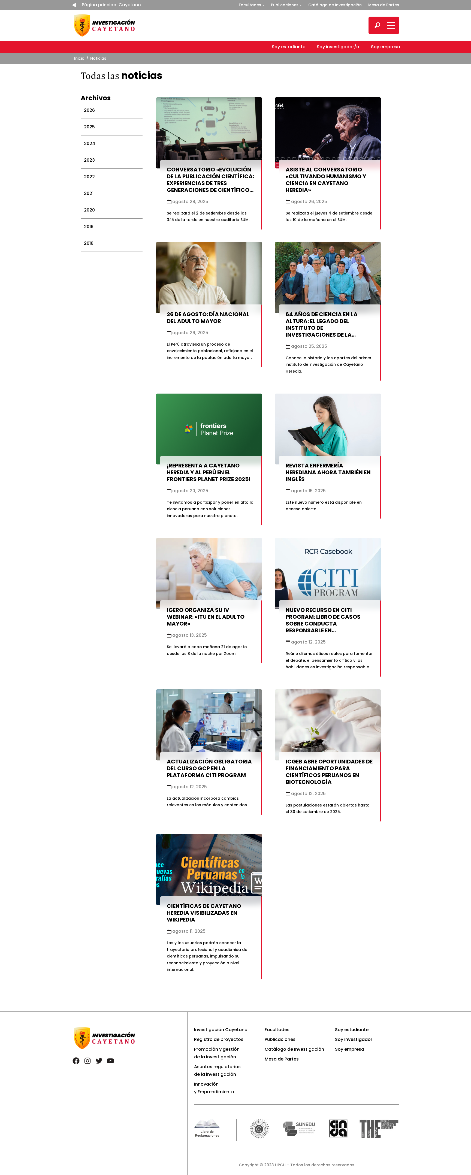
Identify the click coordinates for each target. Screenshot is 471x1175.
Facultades (250, 5)
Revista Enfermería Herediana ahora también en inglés (328, 472)
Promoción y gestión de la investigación (217, 1053)
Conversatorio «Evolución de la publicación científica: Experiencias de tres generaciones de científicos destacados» (210, 183)
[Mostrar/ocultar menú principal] (390, 25)
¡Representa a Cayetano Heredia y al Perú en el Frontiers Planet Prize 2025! (208, 472)
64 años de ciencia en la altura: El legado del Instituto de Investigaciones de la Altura (322, 327)
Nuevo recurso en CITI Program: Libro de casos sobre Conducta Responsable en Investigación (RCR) (323, 623)
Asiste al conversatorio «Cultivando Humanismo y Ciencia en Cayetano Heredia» (326, 180)
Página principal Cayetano (111, 5)
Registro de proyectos (218, 1039)
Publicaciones (284, 5)
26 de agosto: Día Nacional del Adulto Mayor (208, 317)
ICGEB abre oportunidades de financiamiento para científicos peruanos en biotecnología (329, 772)
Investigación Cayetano (220, 1029)
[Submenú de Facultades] (263, 5)
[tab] (112, 110)
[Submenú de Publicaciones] (301, 5)
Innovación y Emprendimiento (214, 1088)
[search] (377, 25)
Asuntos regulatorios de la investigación (217, 1070)
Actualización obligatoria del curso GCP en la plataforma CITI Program (209, 768)
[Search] (377, 25)
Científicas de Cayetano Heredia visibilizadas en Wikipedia (204, 912)
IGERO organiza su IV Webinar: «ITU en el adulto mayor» (205, 616)
